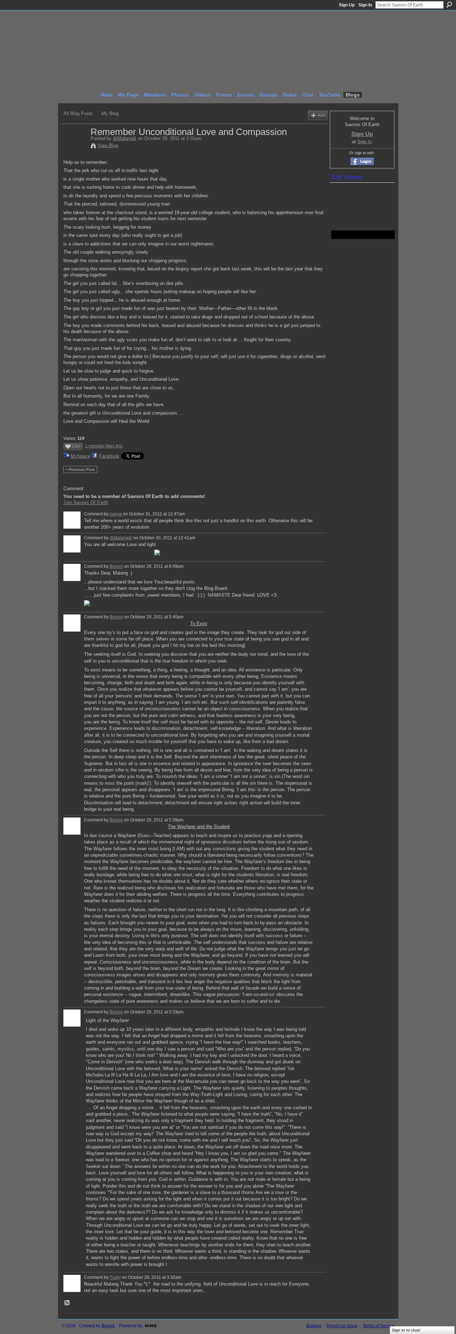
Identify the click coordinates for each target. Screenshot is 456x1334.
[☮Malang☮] (74, 147)
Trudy (115, 1277)
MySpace (80, 456)
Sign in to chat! (406, 1330)
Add (321, 115)
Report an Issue (342, 1325)
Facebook (109, 456)
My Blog (110, 113)
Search (449, 4)
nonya (116, 514)
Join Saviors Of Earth (85, 502)
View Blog (108, 145)
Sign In (365, 4)
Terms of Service (379, 1325)
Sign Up (346, 4)
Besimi (116, 566)
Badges (313, 1325)
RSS (67, 1303)
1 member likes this (104, 445)
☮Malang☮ (124, 138)
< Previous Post (80, 469)
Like (76, 446)
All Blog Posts (78, 113)
